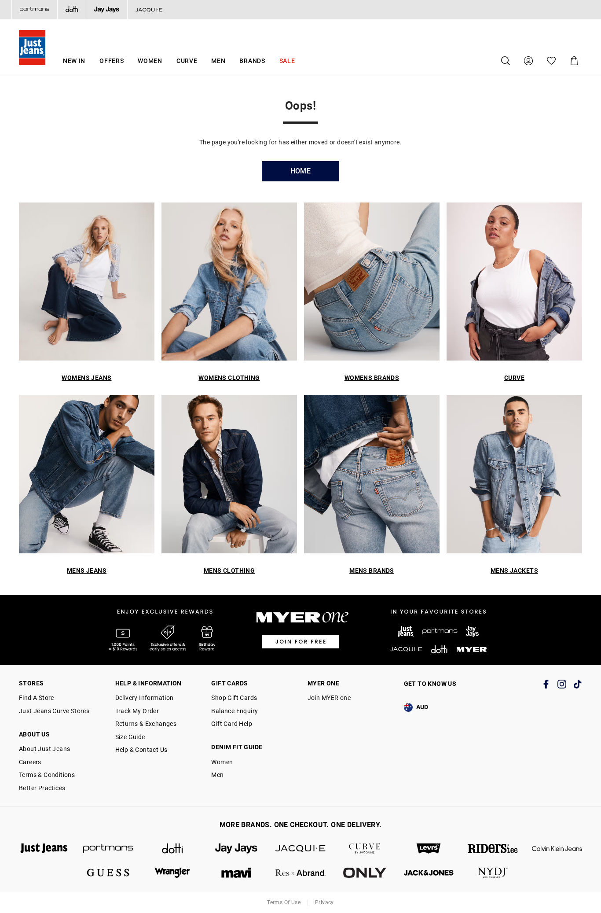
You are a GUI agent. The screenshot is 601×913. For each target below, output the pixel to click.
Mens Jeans (86, 570)
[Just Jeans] (44, 848)
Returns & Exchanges (146, 723)
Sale (287, 60)
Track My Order (137, 710)
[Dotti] (172, 848)
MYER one (323, 683)
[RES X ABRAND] (300, 873)
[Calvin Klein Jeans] (557, 848)
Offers (111, 60)
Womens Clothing (229, 378)
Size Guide (130, 736)
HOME (300, 171)
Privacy (324, 902)
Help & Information (148, 683)
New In (74, 60)
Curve (187, 60)
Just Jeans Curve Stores (54, 710)
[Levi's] (429, 848)
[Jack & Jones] (429, 873)
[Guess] (108, 873)
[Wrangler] (172, 873)
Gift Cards (229, 683)
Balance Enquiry (234, 710)
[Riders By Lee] (493, 848)
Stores (31, 683)
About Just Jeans (44, 748)
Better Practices (42, 788)
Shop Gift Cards (234, 697)
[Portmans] (34, 9)
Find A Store (36, 697)
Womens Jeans (86, 378)
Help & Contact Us (141, 749)
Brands (252, 60)
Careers (30, 762)
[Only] (365, 873)
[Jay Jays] (106, 9)
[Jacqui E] (148, 9)
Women (150, 60)
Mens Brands (371, 570)
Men (218, 60)
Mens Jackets (514, 570)
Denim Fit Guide (236, 747)
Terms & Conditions (47, 774)
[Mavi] (236, 873)
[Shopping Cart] (574, 61)
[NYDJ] (493, 873)
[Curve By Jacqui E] (365, 848)
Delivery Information (144, 697)
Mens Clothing (229, 570)
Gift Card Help (231, 723)
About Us (34, 734)
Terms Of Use (283, 902)
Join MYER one (329, 697)
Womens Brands (371, 378)
